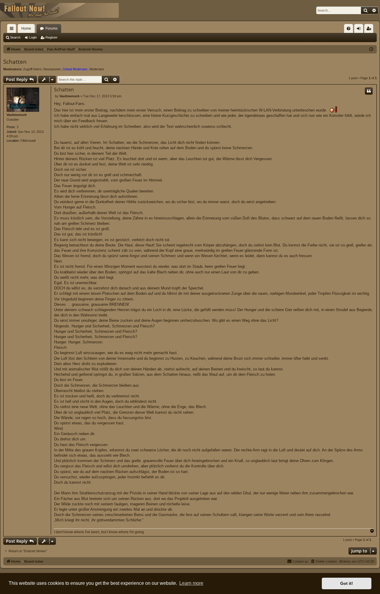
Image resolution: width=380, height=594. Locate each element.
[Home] (59, 10)
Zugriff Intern (32, 69)
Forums (51, 28)
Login (33, 37)
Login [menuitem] (360, 29)
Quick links (13, 29)
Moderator (96, 69)
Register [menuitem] (370, 29)
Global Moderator (75, 69)
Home (26, 28)
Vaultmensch (17, 115)
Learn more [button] (191, 583)
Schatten (15, 62)
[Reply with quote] (369, 91)
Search (15, 37)
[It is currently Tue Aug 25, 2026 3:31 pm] (371, 49)
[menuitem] (348, 28)
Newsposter (52, 69)
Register (51, 37)
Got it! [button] (346, 583)
